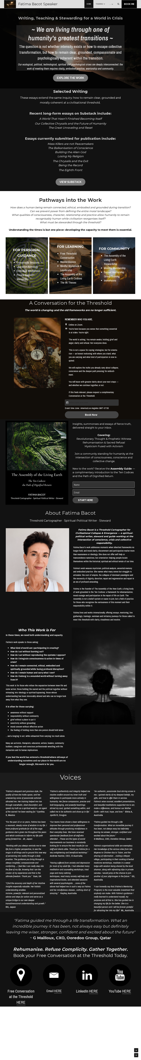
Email (76, 489)
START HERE (85, 497)
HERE (21, 997)
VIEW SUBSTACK (70, 179)
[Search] (118, 4)
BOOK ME (129, 4)
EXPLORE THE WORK (70, 75)
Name (76, 482)
